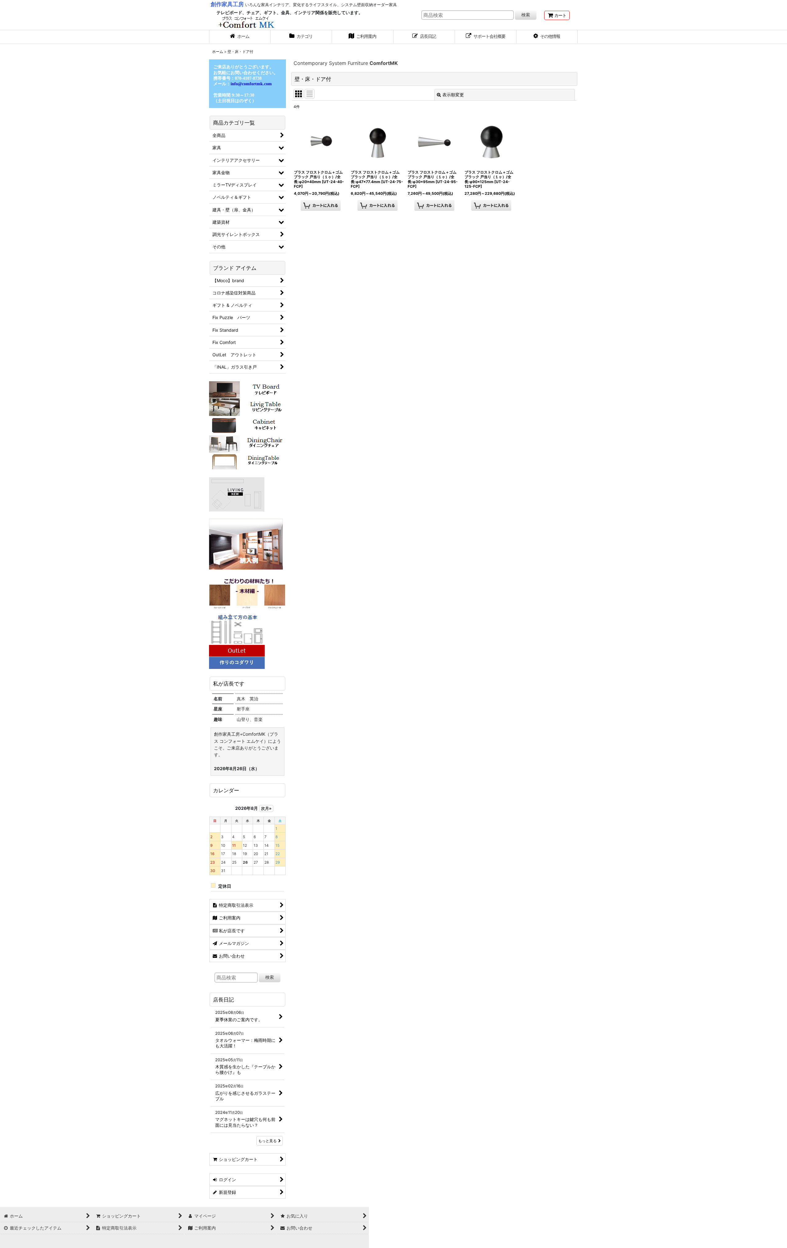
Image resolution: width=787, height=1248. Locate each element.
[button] (547, 37)
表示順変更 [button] (453, 94)
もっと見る (267, 1140)
